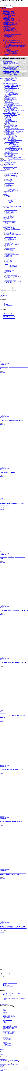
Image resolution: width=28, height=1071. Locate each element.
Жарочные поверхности (11, 78)
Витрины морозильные (10, 97)
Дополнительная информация (7, 1064)
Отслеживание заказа (8, 986)
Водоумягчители (9, 118)
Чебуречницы (8, 260)
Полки (9, 38)
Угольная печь (8, 261)
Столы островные (12, 52)
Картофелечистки (9, 168)
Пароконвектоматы (9, 270)
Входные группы (9, 214)
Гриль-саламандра (12, 77)
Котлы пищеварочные (10, 81)
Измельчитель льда (9, 185)
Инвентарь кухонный (10, 62)
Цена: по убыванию (7, 306)
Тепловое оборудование (8, 232)
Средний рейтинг (7, 303)
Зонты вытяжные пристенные (15, 42)
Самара (7, 54)
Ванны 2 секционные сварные (15, 145)
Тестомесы (7, 170)
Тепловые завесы (9, 230)
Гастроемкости (8, 156)
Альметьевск (8, 44)
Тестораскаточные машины (11, 173)
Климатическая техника (8, 19)
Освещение (10, 201)
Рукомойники (8, 56)
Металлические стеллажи (11, 210)
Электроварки (8, 242)
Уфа (6, 55)
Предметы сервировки (10, 162)
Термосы (7, 259)
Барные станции (9, 151)
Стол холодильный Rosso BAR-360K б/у (12, 821)
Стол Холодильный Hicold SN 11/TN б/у (12, 769)
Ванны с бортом (14, 141)
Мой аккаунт (6, 985)
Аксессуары (11, 250)
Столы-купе (11, 54)
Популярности (6, 301)
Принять (16, 1064)
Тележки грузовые (9, 149)
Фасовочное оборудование (9, 222)
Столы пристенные (12, 53)
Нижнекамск (8, 47)
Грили (6, 264)
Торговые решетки (9, 216)
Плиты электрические (10, 239)
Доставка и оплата (7, 996)
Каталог (2, 60)
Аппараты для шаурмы (10, 237)
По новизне (5, 304)
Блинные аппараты (9, 269)
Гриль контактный (12, 266)
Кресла (9, 14)
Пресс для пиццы (9, 238)
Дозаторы (7, 207)
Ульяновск (7, 52)
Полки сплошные (12, 121)
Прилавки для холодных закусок (13, 34)
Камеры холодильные (10, 98)
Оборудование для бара (8, 224)
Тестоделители (8, 180)
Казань (7, 45)
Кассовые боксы (9, 211)
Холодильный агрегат (10, 104)
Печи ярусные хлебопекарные (12, 254)
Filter (2, 289)
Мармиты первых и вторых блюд (13, 234)
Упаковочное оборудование (9, 221)
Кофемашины (8, 205)
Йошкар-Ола (8, 50)
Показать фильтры (4, 295)
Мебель (7, 195)
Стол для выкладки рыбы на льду (16, 50)
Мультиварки (8, 256)
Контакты (5, 994)
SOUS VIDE (8, 245)
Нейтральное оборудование (9, 35)
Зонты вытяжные (9, 41)
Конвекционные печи (10, 80)
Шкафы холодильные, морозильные (13, 105)
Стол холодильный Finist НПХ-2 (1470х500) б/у (14, 610)
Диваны (10, 200)
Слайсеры (7, 184)
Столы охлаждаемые (10, 92)
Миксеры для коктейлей (11, 115)
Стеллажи (7, 115)
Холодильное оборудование (9, 89)
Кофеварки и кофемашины (9, 203)
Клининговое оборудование (9, 84)
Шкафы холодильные (13, 151)
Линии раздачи (6, 273)
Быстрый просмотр (4, 363)
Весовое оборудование (8, 218)
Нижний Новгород (9, 51)
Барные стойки (8, 226)
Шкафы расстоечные (10, 248)
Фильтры (2, 296)
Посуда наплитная (9, 164)
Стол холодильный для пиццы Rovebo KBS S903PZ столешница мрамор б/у (13, 873)
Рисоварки (7, 262)
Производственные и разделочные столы (15, 48)
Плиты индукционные (10, 235)
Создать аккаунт (4, 1059)
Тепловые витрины (9, 253)
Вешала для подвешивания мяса (12, 40)
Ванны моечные (9, 138)
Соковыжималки (9, 191)
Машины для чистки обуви (11, 86)
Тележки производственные (11, 125)
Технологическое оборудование (10, 167)
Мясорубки (8, 186)
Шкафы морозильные (13, 150)
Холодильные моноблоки (11, 99)
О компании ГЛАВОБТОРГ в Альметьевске (13, 993)
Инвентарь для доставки (11, 154)
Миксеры (7, 187)
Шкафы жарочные (9, 243)
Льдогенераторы (9, 142)
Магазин (5, 984)
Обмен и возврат (7, 995)
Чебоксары (7, 49)
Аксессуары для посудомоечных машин (14, 110)
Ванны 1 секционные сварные (15, 140)
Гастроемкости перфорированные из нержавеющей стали (16, 160)
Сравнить (5, 1044)
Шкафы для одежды (10, 88)
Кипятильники (8, 79)
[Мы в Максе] (0, 3)
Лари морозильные (9, 100)
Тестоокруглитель (9, 183)
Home (1, 290)
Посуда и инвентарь (7, 61)
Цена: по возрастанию (8, 305)
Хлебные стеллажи (9, 213)
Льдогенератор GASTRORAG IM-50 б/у (12, 420)
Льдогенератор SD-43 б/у (7, 472)
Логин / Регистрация (7, 1045)
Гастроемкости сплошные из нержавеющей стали (14, 158)
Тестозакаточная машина (11, 178)
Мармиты (7, 278)
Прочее (4, 272)
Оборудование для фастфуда (12, 244)
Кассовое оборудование (8, 18)
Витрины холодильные (10, 91)
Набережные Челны (10, 46)
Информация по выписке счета (10, 983)
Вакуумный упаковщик (10, 181)
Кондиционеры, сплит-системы (12, 20)
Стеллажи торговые (7, 282)
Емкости (7, 153)
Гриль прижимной (12, 265)
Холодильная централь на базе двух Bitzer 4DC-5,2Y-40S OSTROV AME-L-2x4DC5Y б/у (13, 927)
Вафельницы (8, 271)
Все (3, 312)
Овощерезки (8, 169)
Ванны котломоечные (16, 142)
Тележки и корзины (10, 212)
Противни (7, 163)
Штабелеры (5, 156)
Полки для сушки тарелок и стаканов (16, 45)
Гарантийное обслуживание (9, 981)
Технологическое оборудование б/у (11, 129)
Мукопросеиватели (9, 192)
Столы (9, 197)
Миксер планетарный (13, 190)
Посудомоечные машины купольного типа (15, 111)
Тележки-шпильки (9, 59)
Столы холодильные (13, 93)
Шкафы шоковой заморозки (11, 153)
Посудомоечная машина (11, 175)
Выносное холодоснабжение (12, 103)
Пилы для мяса (8, 179)
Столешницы (14, 199)
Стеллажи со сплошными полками (16, 116)
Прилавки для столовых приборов (13, 32)
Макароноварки (9, 249)
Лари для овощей (9, 127)
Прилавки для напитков (11, 31)
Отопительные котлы (10, 228)
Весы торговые (9, 219)
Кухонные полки (9, 120)
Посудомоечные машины (8, 109)
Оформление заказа (7, 987)
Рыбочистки (8, 174)
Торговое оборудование (8, 208)
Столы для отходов (12, 133)
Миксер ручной (11, 189)
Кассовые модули (9, 277)
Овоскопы (7, 172)
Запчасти (5, 194)
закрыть (2, 78)
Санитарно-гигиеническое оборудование (12, 206)
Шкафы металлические (8, 87)
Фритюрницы (8, 257)
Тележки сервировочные (11, 126)
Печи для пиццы (9, 240)
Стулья (9, 202)
